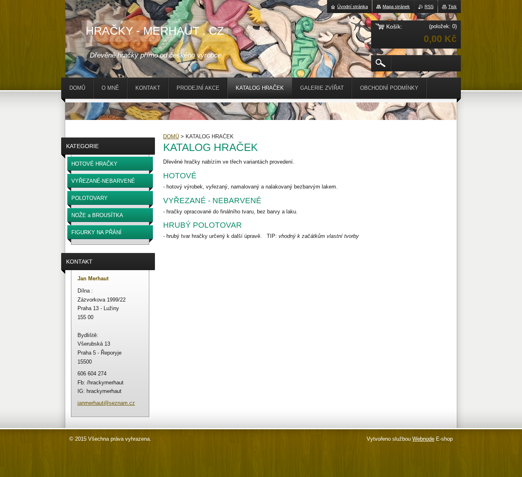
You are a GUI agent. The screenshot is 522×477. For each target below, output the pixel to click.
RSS (429, 6)
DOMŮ (171, 136)
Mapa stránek (396, 6)
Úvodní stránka (352, 6)
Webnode (423, 439)
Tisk (452, 6)
